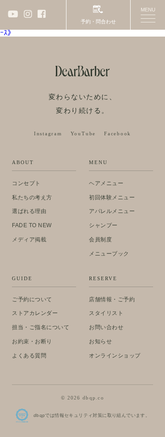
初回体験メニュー (112, 197)
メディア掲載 (29, 239)
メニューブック (109, 253)
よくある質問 (29, 355)
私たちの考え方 (32, 197)
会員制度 (100, 239)
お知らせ (100, 341)
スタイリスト (106, 313)
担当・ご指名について (40, 327)
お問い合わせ (106, 327)
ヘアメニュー (106, 183)
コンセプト (26, 183)
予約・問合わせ (98, 21)
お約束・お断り (32, 341)
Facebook (117, 133)
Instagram (48, 133)
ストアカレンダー (35, 313)
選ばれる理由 (29, 211)
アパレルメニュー (112, 211)
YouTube (83, 133)
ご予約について (32, 299)
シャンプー (103, 225)
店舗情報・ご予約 (112, 299)
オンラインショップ (115, 355)
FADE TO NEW (32, 225)
